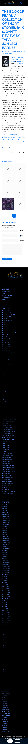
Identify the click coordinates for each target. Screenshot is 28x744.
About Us (4, 293)
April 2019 (4, 655)
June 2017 (4, 699)
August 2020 (5, 622)
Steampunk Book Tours (8, 465)
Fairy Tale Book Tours (7, 377)
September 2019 (6, 645)
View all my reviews (7, 134)
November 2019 (6, 641)
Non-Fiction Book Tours (8, 435)
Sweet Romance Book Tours (9, 471)
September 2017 (6, 693)
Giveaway (4, 385)
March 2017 (5, 705)
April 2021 (4, 606)
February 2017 (5, 707)
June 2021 (4, 602)
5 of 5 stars (20, 63)
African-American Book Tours (9, 314)
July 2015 (4, 725)
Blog (3, 326)
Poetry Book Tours (6, 441)
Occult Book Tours (6, 437)
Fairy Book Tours (6, 375)
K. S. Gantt (5, 139)
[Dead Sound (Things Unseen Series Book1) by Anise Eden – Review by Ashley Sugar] (20, 169)
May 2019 (4, 653)
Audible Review (6, 318)
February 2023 (5, 562)
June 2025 (4, 506)
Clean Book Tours (6, 342)
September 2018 (6, 669)
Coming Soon (5, 348)
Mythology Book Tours (7, 429)
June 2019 (4, 651)
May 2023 (4, 556)
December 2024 (6, 518)
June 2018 (4, 675)
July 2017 (4, 697)
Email (21, 236)
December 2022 (6, 566)
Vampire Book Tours (7, 481)
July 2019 (4, 649)
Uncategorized (6, 479)
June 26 (23, 137)
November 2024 (6, 520)
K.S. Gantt (20, 61)
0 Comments (13, 51)
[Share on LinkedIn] (20, 152)
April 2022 (4, 582)
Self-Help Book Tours (7, 459)
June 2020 (4, 627)
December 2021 (6, 590)
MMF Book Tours (6, 417)
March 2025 (5, 512)
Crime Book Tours (6, 361)
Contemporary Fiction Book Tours (10, 353)
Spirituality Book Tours (7, 461)
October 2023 (5, 546)
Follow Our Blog (6, 291)
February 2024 (5, 538)
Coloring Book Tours (7, 344)
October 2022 (5, 570)
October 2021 (5, 594)
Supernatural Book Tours (8, 467)
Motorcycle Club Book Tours (9, 419)
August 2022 (5, 574)
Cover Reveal (5, 357)
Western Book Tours (7, 485)
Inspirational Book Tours (8, 395)
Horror (9, 137)
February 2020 (5, 635)
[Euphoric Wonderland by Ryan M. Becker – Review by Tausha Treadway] (8, 192)
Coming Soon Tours (7, 350)
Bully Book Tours (6, 334)
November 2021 (6, 592)
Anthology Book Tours (7, 316)
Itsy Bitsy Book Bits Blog (8, 399)
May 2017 (4, 701)
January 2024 (5, 540)
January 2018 (5, 685)
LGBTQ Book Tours (7, 401)
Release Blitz (5, 449)
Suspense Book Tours (7, 469)
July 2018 (4, 673)
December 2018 (6, 663)
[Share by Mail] (24, 152)
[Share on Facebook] (4, 152)
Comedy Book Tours (7, 346)
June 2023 (4, 554)
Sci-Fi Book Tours (6, 457)
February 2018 (5, 683)
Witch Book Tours (6, 487)
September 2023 (6, 548)
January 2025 (5, 516)
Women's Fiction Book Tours (9, 491)
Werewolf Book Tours (7, 483)
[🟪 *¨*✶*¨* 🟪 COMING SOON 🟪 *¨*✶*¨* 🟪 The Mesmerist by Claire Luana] (8, 204)
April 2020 (4, 631)
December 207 (5, 731)
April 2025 (4, 510)
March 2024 (5, 536)
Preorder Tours (5, 447)
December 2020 (6, 614)
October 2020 (5, 618)
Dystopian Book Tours (7, 365)
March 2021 (5, 608)
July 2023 (4, 552)
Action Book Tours (6, 310)
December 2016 (6, 711)
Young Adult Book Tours (8, 493)
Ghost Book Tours (6, 383)
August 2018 (5, 671)
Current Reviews (6, 297)
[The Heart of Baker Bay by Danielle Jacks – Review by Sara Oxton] (20, 192)
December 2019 (6, 639)
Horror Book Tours (6, 393)
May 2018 (4, 677)
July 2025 (4, 504)
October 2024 (5, 522)
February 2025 (5, 514)
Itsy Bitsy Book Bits (16, 137)
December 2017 (6, 687)
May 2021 (4, 604)
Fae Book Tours (6, 373)
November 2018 (6, 665)
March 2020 (5, 633)
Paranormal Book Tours (8, 439)
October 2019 (5, 643)
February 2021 (5, 610)
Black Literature (6, 324)
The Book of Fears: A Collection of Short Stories (17, 59)
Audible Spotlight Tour (7, 320)
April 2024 (4, 534)
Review (10, 139)
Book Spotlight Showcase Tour (9, 332)
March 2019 (5, 657)
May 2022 (4, 580)
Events (4, 299)
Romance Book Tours (7, 455)
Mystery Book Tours (7, 427)
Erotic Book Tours (6, 369)
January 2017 (5, 709)
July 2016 (4, 719)
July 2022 (4, 576)
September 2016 (6, 715)
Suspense (15, 139)
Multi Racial (5, 423)
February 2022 (5, 586)
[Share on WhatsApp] (12, 152)
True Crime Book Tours (7, 477)
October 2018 (5, 667)
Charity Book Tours (6, 336)
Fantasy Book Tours (7, 381)
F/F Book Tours (5, 371)
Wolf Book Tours (6, 489)
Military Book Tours (6, 413)
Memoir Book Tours (6, 409)
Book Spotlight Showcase (8, 330)
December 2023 (6, 542)
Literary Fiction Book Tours (8, 403)
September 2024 (6, 524)
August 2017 (5, 695)
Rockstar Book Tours (7, 453)
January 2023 (5, 564)
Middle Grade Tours (7, 411)
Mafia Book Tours (6, 405)
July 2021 (4, 600)
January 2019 (5, 661)
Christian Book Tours (7, 340)
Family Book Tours (6, 379)
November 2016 (6, 713)
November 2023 (6, 544)
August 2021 (5, 598)
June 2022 (4, 578)
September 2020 (6, 620)
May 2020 (4, 629)
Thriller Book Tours (6, 475)
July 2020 (4, 624)
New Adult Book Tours (7, 433)
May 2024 (4, 532)
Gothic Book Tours (6, 387)
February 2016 (5, 721)
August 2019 (5, 647)
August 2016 (5, 717)
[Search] (20, 3)
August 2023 (5, 550)
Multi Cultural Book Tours (8, 421)
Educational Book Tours (8, 367)
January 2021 (5, 612)
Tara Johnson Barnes (7, 53)
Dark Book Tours (6, 363)
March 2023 (5, 560)
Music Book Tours (6, 425)
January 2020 (5, 637)
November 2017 (6, 689)
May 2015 (4, 727)
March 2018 (5, 681)
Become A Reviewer (7, 295)
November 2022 (6, 568)
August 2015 (5, 723)
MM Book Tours (6, 415)
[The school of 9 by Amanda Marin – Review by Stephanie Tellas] (20, 181)
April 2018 (4, 679)
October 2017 (5, 691)
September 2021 (6, 596)
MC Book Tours (5, 407)
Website (22, 240)
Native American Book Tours (9, 431)
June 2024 (4, 530)
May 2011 (4, 729)
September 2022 (6, 572)
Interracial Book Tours (7, 397)
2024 (6, 137)
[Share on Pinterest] (16, 152)
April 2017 (4, 703)
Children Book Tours (7, 338)
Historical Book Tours (7, 389)
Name (21, 231)
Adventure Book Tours (7, 312)
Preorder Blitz (5, 445)
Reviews (20, 51)
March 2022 (5, 584)
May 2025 (4, 508)
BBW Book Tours (6, 322)
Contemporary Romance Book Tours (11, 355)
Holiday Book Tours (6, 391)
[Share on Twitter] (8, 152)
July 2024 (4, 528)
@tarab (15, 134)
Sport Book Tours (6, 463)
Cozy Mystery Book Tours (8, 359)
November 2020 (6, 616)
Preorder (4, 443)
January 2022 (5, 588)
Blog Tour (4, 328)
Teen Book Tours (6, 473)
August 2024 (5, 526)
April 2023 (4, 558)
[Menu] (24, 3)
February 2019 (5, 659)
